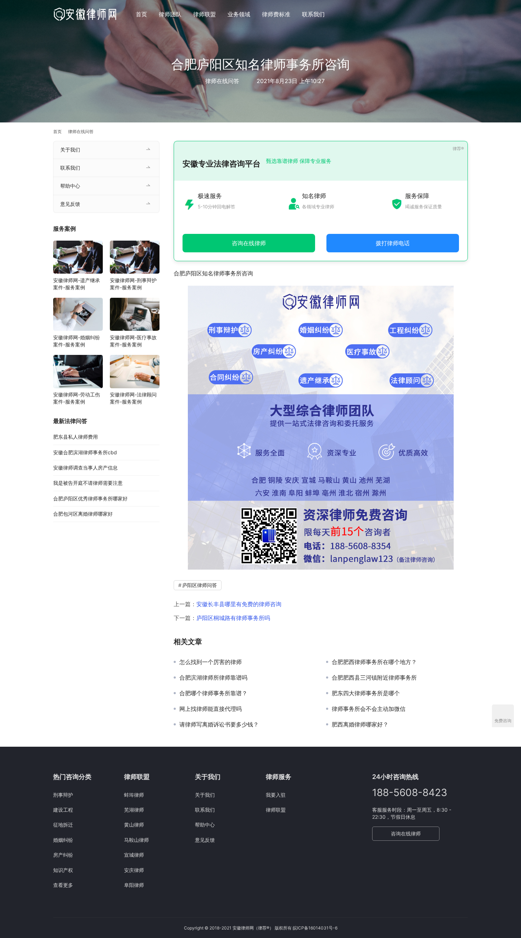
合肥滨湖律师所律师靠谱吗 (213, 677)
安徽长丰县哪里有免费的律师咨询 (238, 604)
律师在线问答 (222, 80)
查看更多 (63, 885)
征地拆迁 (63, 825)
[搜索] (464, 14)
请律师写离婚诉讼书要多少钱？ (219, 724)
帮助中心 (70, 186)
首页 (141, 14)
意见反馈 (70, 204)
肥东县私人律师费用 (75, 437)
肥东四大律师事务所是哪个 (366, 693)
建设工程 (63, 810)
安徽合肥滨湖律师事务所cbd (85, 452)
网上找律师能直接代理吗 (210, 709)
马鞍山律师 (136, 840)
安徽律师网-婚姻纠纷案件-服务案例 (76, 340)
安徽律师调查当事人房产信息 (85, 468)
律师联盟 (204, 14)
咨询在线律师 (406, 833)
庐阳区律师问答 (199, 585)
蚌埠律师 (134, 795)
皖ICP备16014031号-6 (315, 928)
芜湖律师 (134, 810)
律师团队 (170, 14)
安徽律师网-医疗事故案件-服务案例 (133, 340)
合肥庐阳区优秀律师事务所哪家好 (90, 498)
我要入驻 (276, 795)
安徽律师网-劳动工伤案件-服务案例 (76, 398)
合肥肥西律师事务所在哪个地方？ (374, 662)
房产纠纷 (63, 855)
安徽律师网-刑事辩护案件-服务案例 (133, 283)
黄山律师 (134, 825)
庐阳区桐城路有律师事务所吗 (233, 617)
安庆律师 (134, 870)
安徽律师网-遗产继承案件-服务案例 (76, 283)
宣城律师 (134, 855)
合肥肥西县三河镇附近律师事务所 (374, 677)
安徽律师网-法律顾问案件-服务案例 (133, 398)
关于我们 (70, 150)
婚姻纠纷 (63, 840)
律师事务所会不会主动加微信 (368, 709)
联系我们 (313, 14)
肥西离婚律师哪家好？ (360, 724)
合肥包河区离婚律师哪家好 (83, 514)
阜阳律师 (134, 885)
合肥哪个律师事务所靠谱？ (213, 693)
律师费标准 (276, 14)
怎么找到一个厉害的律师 (210, 662)
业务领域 (239, 14)
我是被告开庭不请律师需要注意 (88, 483)
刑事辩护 (63, 795)
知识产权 (63, 870)
